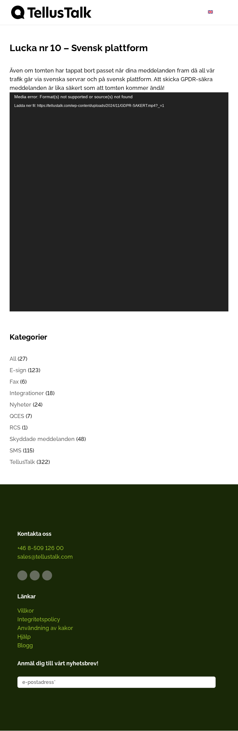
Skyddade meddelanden (42, 439)
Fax (14, 381)
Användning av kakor (45, 628)
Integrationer (27, 393)
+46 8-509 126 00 (40, 548)
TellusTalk (22, 462)
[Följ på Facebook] (35, 575)
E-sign (18, 370)
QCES (17, 416)
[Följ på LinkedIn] (22, 575)
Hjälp (24, 636)
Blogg (25, 645)
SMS (15, 450)
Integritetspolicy (38, 619)
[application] (119, 201)
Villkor (25, 610)
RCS (15, 427)
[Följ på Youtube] (47, 575)
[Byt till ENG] (210, 12)
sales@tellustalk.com (45, 556)
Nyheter (20, 404)
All (13, 358)
